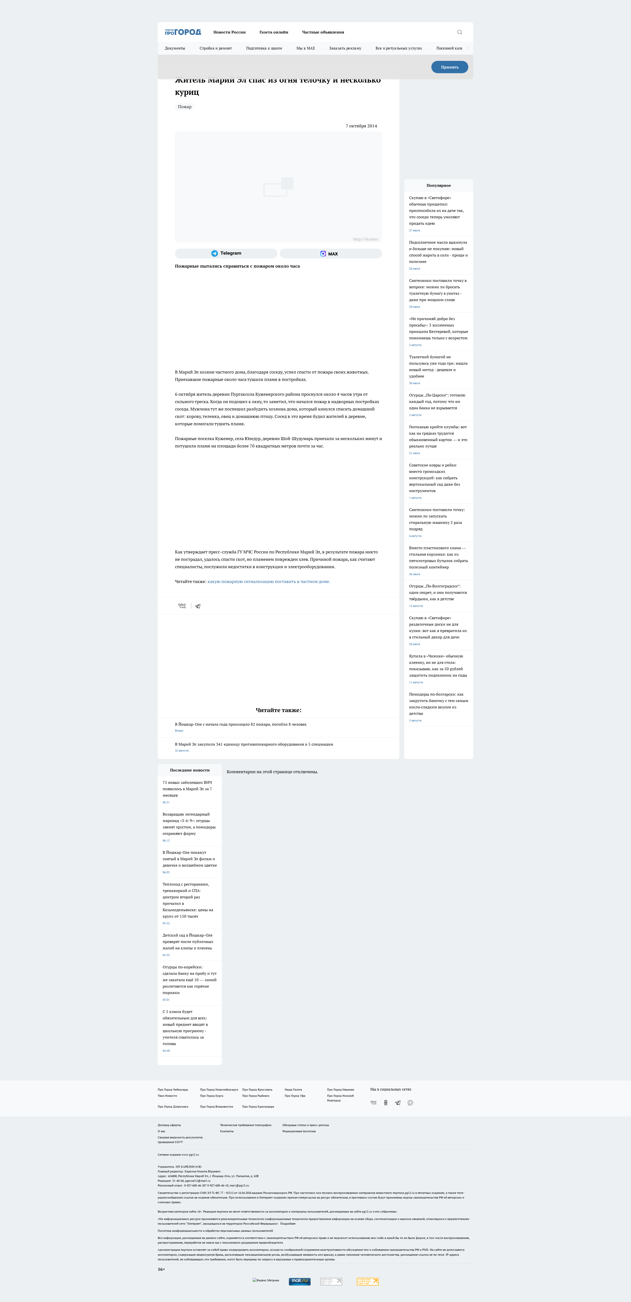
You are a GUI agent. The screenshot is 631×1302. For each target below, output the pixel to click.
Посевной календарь (455, 48)
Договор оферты (169, 1125)
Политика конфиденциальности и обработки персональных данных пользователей (215, 1231)
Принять (450, 67)
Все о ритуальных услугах (399, 48)
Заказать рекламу (345, 48)
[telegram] (199, 605)
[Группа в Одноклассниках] (386, 1103)
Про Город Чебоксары (173, 1089)
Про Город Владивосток (216, 1106)
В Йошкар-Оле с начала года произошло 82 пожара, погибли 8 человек (241, 727)
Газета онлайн (274, 32)
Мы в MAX (306, 48)
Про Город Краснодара (258, 1106)
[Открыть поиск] (460, 32)
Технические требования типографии (245, 1125)
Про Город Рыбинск (255, 1095)
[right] (467, 48)
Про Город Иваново (340, 1089)
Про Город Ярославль (257, 1089)
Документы (175, 48)
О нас (161, 1131)
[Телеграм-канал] (226, 253)
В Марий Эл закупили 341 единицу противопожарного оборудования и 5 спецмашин (254, 747)
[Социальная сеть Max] (331, 253)
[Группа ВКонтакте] (373, 1103)
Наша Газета (293, 1089)
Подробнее (288, 1223)
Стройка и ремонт (216, 48)
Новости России (229, 32)
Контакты (227, 1131)
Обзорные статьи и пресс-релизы (305, 1125)
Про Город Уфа (295, 1095)
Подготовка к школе (264, 48)
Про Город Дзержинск (173, 1106)
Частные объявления (323, 32)
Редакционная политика (299, 1131)
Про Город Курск (211, 1095)
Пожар (185, 106)
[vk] (182, 605)
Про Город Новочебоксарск (219, 1089)
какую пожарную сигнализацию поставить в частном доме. (269, 581)
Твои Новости (167, 1095)
